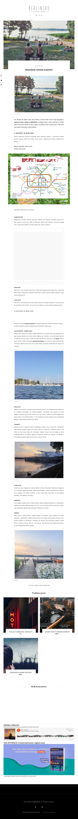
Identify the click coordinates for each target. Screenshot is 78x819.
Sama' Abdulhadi (6, 741)
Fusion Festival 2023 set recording (16, 741)
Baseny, (37, 585)
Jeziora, (41, 585)
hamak (57, 338)
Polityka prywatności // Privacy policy (39, 802)
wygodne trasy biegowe (38, 341)
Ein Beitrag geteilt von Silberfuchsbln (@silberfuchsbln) (32, 281)
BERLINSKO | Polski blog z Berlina (32, 812)
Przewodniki (46, 585)
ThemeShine (52, 812)
